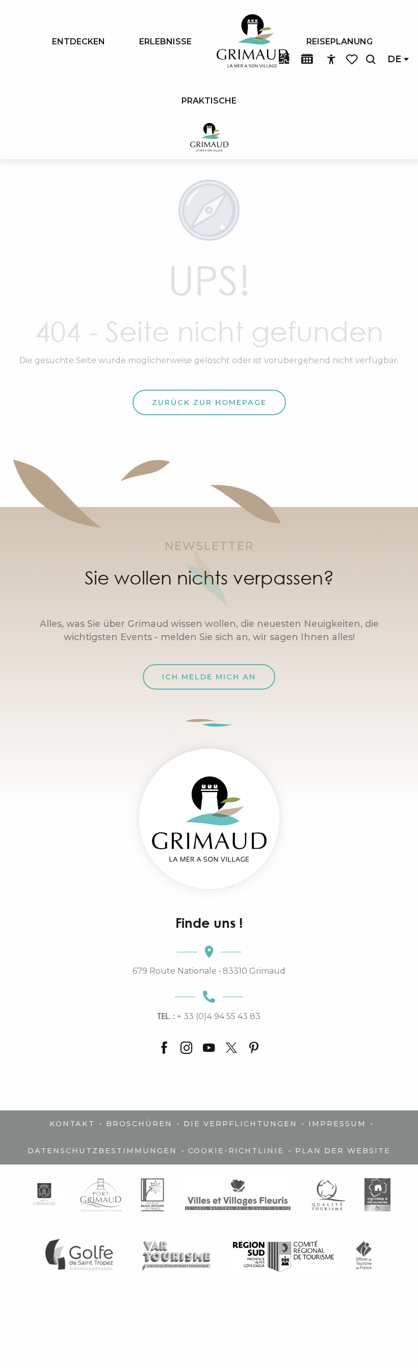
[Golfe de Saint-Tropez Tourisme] (82, 1255)
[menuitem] (78, 41)
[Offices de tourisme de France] (364, 1255)
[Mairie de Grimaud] (44, 1194)
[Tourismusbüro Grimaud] (209, 819)
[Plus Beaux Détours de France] (152, 1194)
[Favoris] (353, 59)
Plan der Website (342, 1150)
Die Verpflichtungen (240, 1123)
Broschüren (139, 1123)
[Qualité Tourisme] (328, 1194)
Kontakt (72, 1123)
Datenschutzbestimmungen (102, 1150)
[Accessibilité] (331, 60)
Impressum (337, 1123)
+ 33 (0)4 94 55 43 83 (209, 1016)
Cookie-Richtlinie (236, 1150)
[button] (370, 59)
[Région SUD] (283, 1255)
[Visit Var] (176, 1255)
